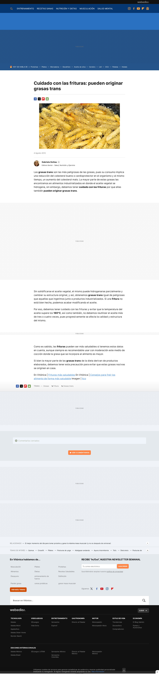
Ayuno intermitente (101, 550)
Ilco (84, 378)
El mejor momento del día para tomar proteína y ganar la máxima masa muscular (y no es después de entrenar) (68, 543)
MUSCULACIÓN (87, 8)
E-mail (47, 98)
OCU (107, 67)
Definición (62, 576)
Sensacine (55, 622)
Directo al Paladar (78, 622)
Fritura (56, 386)
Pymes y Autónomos (137, 627)
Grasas (46, 386)
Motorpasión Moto (99, 626)
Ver (80, 453)
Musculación (16, 567)
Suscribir (122, 566)
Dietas (37, 571)
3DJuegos (35, 622)
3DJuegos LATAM (38, 652)
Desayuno (15, 576)
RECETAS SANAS (45, 8)
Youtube (138, 8)
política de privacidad (115, 571)
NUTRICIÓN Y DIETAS (66, 8)
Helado (124, 67)
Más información (98, 672)
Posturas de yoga (64, 550)
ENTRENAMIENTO (25, 8)
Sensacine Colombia (55, 656)
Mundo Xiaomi (16, 636)
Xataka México (16, 652)
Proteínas (34, 67)
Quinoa (31, 550)
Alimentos (15, 571)
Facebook (133, 8)
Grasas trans (68, 386)
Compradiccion (118, 629)
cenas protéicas (41, 583)
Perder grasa (16, 583)
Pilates (44, 67)
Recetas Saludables (66, 571)
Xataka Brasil (15, 655)
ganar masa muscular (67, 583)
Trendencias (117, 622)
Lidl (100, 67)
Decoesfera (117, 626)
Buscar (144, 600)
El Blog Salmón (138, 622)
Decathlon (66, 67)
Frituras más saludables (61, 374)
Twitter (39, 98)
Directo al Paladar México (78, 652)
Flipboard (142, 8)
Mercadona (54, 67)
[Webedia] (143, 1)
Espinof (54, 626)
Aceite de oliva (79, 67)
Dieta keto (124, 550)
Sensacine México (58, 652)
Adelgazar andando (82, 550)
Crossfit (41, 550)
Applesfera (15, 629)
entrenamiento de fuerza (42, 577)
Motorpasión (97, 622)
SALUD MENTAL (105, 8)
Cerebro (92, 67)
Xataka (13, 622)
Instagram (129, 8)
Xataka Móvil (15, 626)
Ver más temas (18, 590)
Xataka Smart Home (18, 632)
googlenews (147, 8)
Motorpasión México (97, 652)
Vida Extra (35, 626)
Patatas (115, 67)
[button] (50, 162)
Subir (141, 611)
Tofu (115, 550)
